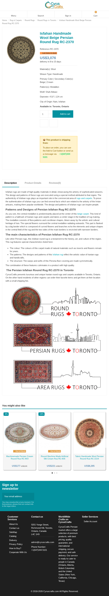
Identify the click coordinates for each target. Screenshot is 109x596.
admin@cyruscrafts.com (42, 542)
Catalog (12, 536)
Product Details (33, 183)
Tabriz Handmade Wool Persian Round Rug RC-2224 (89, 457)
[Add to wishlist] (44, 123)
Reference (45, 49)
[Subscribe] (31, 496)
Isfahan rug (58, 254)
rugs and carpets (84, 198)
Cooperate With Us (18, 552)
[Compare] (19, 453)
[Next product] (105, 22)
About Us (13, 524)
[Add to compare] (54, 123)
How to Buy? (15, 548)
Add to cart (65, 114)
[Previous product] (102, 22)
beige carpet (83, 214)
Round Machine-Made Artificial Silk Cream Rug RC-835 (54, 457)
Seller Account (90, 521)
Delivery (13, 540)
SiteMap (13, 532)
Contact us (14, 528)
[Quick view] (23, 453)
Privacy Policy (16, 544)
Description (10, 183)
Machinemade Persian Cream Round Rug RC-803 (19, 457)
